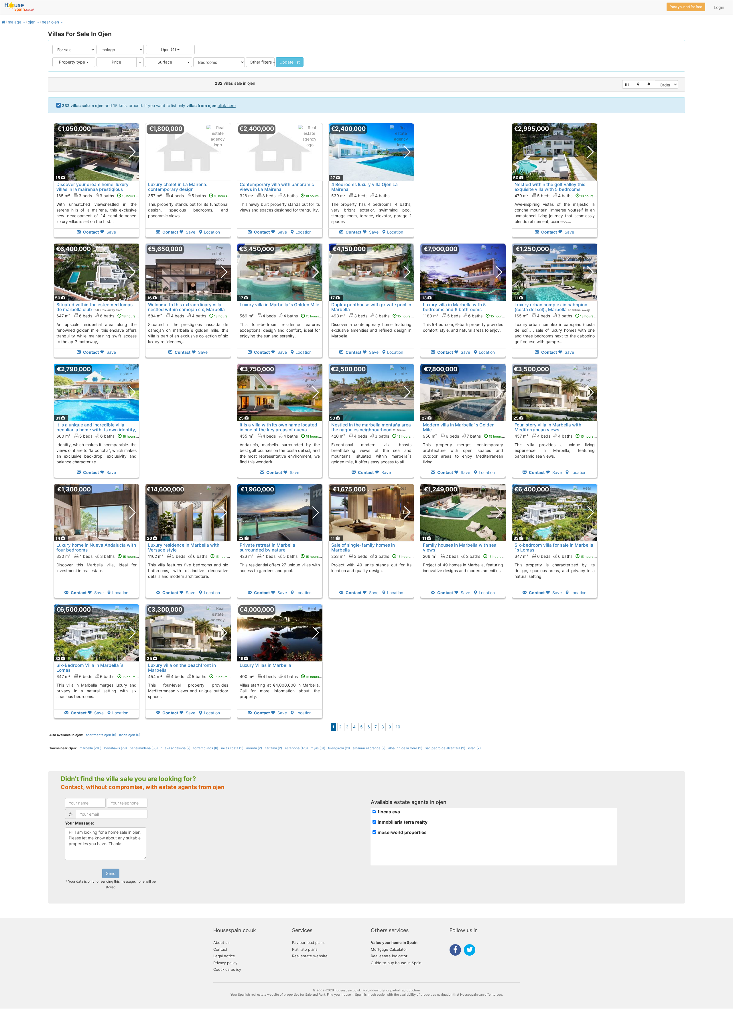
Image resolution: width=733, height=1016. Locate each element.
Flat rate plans (305, 949)
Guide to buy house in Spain (396, 962)
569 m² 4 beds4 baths (283, 315)
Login (719, 7)
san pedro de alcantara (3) (445, 748)
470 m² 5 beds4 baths (557, 195)
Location (212, 232)
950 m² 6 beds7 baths (466, 436)
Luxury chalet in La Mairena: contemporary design (177, 187)
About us (221, 942)
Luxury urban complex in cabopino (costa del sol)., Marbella (551, 307)
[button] (23, 21)
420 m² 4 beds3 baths (374, 436)
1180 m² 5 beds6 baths (466, 315)
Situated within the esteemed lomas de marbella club (94, 307)
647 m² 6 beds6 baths (99, 315)
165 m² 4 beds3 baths (557, 315)
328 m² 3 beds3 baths (282, 195)
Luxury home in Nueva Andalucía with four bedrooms (96, 547)
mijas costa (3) (232, 748)
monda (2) (254, 748)
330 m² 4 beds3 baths (99, 556)
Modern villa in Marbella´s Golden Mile (458, 427)
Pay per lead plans (308, 942)
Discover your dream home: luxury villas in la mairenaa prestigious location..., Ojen (92, 189)
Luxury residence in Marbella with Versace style (183, 547)
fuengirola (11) (339, 748)
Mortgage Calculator (389, 949)
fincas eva (389, 812)
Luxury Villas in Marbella (265, 665)
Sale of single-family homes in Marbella (363, 547)
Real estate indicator (389, 956)
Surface (164, 62)
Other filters (261, 62)
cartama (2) (273, 748)
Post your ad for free (686, 7)
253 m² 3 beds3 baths (374, 556)
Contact (220, 949)
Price (116, 62)
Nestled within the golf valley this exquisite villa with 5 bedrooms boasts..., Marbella (550, 189)
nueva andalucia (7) (175, 748)
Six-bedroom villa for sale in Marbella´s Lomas (554, 547)
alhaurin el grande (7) (369, 748)
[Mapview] (638, 84)
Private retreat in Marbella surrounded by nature (267, 547)
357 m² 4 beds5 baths (191, 195)
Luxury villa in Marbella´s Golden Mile (279, 304)
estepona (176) (296, 748)
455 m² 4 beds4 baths (283, 436)
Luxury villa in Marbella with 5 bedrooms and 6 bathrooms (454, 307)
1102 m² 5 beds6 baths (191, 556)
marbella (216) (90, 748)
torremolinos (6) (205, 748)
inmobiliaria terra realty (402, 822)
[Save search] (649, 84)
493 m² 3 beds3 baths (374, 315)
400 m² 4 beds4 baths (283, 676)
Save (110, 232)
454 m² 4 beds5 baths (191, 676)
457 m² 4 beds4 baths (557, 436)
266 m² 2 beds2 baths (465, 556)
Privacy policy (225, 962)
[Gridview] (627, 84)
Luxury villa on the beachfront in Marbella (182, 668)
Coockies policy (227, 969)
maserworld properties (402, 832)
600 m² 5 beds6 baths (99, 436)
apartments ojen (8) (101, 735)
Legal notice (224, 956)
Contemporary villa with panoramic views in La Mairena (277, 187)
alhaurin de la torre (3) (405, 748)
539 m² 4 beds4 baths (360, 195)
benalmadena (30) (144, 748)
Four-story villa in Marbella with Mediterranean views (548, 427)
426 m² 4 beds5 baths (282, 556)
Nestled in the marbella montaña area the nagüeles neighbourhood (371, 427)
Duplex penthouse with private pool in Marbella (371, 307)
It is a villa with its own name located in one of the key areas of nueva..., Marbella (278, 429)
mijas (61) (318, 748)
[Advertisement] (463, 184)
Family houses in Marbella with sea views (459, 547)
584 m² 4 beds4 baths (191, 315)
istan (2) (474, 748)
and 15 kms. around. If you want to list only (149, 105)
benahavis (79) (115, 748)
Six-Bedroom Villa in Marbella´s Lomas (89, 668)
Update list (289, 62)
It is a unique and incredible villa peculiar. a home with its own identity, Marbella (96, 429)
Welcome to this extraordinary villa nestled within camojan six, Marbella (186, 307)
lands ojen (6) (129, 735)
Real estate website (310, 956)
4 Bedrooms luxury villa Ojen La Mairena (364, 187)
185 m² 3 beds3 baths (99, 195)
